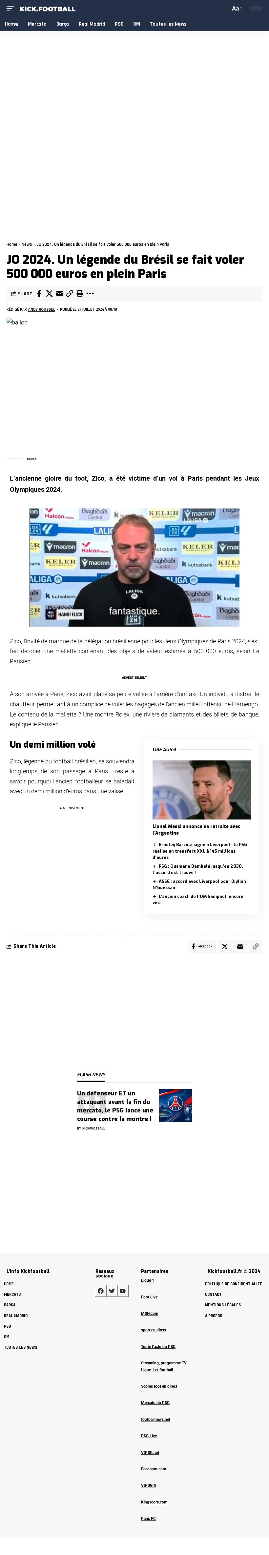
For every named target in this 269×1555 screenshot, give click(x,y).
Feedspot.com (153, 1469)
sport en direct (153, 1330)
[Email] (59, 293)
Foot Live (149, 1297)
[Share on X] (49, 293)
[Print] (79, 293)
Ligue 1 (147, 1280)
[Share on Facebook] (39, 293)
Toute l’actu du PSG (158, 1346)
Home (12, 244)
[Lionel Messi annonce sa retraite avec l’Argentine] (202, 789)
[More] (89, 293)
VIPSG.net (150, 1452)
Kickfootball (93, 1128)
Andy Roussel (41, 309)
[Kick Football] (47, 9)
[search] (224, 8)
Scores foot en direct (159, 1386)
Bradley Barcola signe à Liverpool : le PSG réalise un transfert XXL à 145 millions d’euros (200, 851)
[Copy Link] (69, 293)
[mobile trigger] (12, 9)
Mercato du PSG (155, 1402)
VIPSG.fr (148, 1485)
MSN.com (149, 1313)
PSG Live (149, 1436)
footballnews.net (155, 1419)
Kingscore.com (154, 1502)
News (27, 244)
